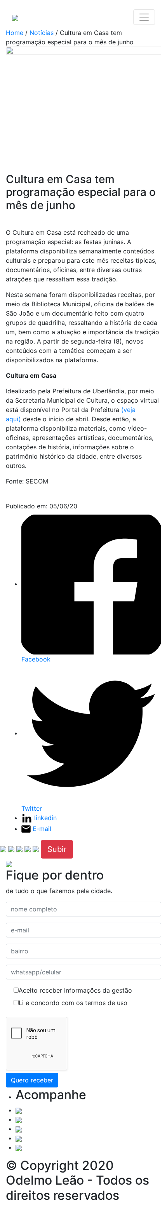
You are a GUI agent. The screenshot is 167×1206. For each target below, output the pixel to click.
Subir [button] (56, 849)
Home (14, 33)
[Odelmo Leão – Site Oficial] (15, 17)
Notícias (42, 33)
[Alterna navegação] (144, 17)
